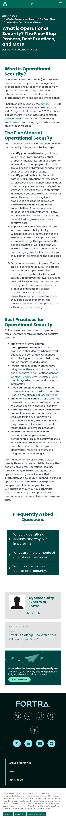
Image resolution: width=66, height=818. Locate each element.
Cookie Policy (14, 796)
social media (12, 118)
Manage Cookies (36, 814)
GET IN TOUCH (16, 779)
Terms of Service (35, 796)
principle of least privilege (42, 395)
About (13, 771)
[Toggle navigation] (60, 4)
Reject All (20, 814)
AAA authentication (29, 369)
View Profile (33, 613)
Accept (8, 814)
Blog (14, 15)
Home (5, 15)
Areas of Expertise (20, 763)
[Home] (5, 3)
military (44, 104)
